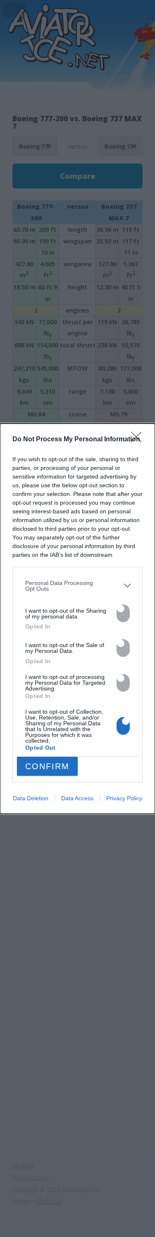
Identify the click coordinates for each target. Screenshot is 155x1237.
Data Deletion (30, 798)
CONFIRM (47, 766)
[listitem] (77, 586)
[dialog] (77, 619)
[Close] (139, 440)
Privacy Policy (124, 798)
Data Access (77, 798)
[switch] (123, 613)
